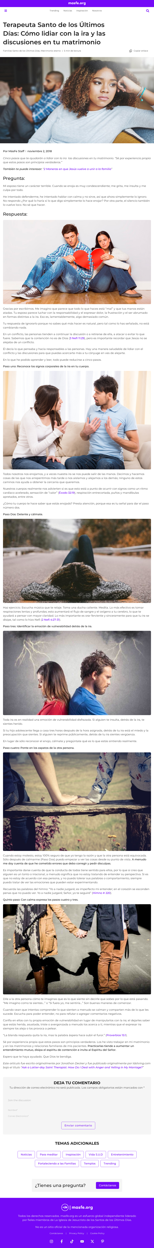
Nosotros (97, 10)
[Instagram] (51, 1241)
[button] (5, 10)
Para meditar (49, 1154)
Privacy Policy (76, 1233)
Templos (89, 1163)
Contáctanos (56, 1233)
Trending (54, 10)
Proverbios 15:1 (116, 1035)
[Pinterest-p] (102, 1241)
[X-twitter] (92, 1241)
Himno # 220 (101, 892)
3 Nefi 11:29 (77, 338)
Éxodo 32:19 (66, 492)
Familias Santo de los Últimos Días (21, 50)
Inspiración (82, 10)
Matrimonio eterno (51, 50)
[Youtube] (82, 1241)
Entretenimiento (122, 1154)
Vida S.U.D (96, 1154)
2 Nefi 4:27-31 (50, 619)
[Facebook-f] (61, 1241)
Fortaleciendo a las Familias (57, 1163)
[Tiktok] (71, 1241)
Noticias (67, 10)
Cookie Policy (97, 1233)
